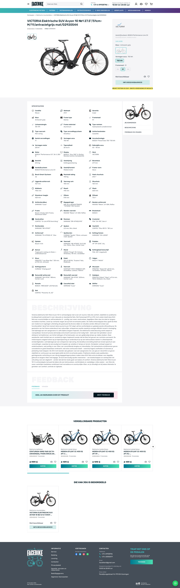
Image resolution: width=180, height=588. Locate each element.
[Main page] (38, 4)
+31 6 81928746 (100, 5)
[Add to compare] (145, 76)
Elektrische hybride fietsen (69, 449)
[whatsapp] (87, 554)
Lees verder (119, 41)
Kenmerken (131, 123)
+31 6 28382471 (107, 557)
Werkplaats (118, 10)
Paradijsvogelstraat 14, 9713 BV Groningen (114, 574)
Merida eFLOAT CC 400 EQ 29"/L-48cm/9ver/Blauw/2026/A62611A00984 (74, 452)
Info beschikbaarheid (132, 82)
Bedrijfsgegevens (57, 573)
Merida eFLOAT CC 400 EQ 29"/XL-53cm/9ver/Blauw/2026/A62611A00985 (137, 452)
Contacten (55, 562)
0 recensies (38, 28)
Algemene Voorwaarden (59, 577)
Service (53, 551)
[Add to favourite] (148, 76)
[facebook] (76, 554)
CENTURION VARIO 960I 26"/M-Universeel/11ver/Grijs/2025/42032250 (42, 452)
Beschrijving (130, 127)
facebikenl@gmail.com (107, 562)
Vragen (45, 386)
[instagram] (84, 554)
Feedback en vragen (133, 132)
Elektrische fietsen (37, 10)
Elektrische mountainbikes (44, 15)
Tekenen (141, 562)
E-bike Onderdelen (102, 10)
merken (148, 10)
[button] (153, 446)
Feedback (36, 386)
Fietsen (52, 10)
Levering (54, 558)
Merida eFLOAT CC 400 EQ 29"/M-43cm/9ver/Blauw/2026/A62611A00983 (105, 452)
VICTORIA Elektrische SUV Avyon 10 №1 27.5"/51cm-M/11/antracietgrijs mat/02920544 (41, 514)
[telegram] (80, 554)
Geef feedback (103, 395)
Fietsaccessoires (84, 10)
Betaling (54, 555)
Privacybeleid (56, 565)
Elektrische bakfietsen (36, 449)
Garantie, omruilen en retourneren (58, 569)
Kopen (42, 466)
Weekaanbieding (134, 10)
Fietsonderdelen (66, 10)
